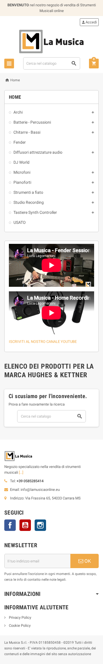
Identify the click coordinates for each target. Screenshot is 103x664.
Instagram (40, 525)
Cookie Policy (19, 625)
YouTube (25, 525)
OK (87, 561)
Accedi (89, 22)
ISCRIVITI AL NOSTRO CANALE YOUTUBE (43, 341)
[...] (21, 472)
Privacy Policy (19, 617)
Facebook (10, 525)
